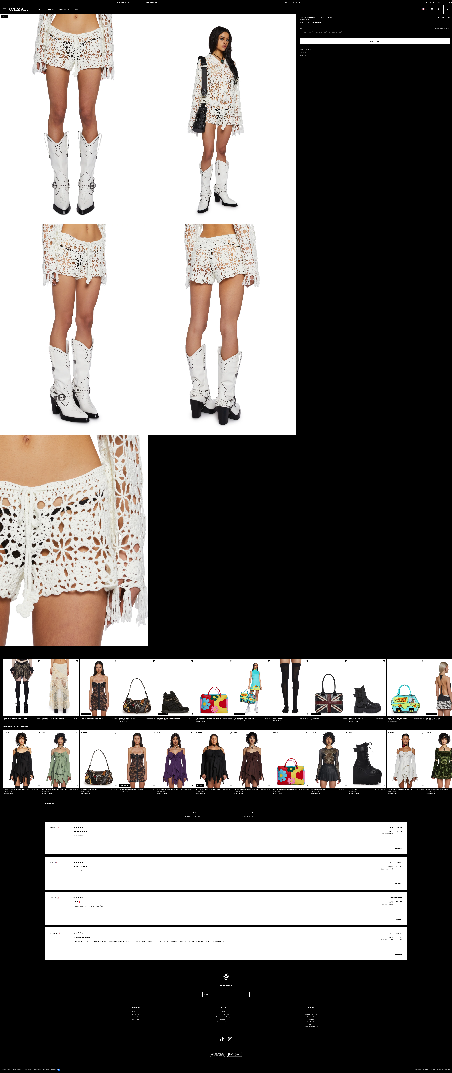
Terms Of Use (17, 1069)
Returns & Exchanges (224, 1017)
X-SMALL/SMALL (305, 32)
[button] (137, 2)
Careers (311, 1019)
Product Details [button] (305, 49)
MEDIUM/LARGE (320, 32)
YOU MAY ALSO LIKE (11, 655)
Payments (224, 1019)
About (311, 1012)
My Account (136, 1014)
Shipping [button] (303, 55)
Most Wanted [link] (64, 9)
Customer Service (223, 1022)
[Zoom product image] (74, 119)
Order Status (136, 1012)
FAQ (223, 1012)
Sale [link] (76, 9)
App (310, 1024)
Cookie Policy (27, 1069)
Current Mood (304, 19)
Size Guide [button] (303, 52)
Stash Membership (311, 1026)
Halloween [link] (50, 9)
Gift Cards (311, 1022)
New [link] (38, 9)
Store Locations (311, 1014)
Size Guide (311, 1017)
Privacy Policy (6, 1069)
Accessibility (37, 1069)
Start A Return (136, 1019)
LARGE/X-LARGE (335, 32)
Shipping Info (224, 1014)
